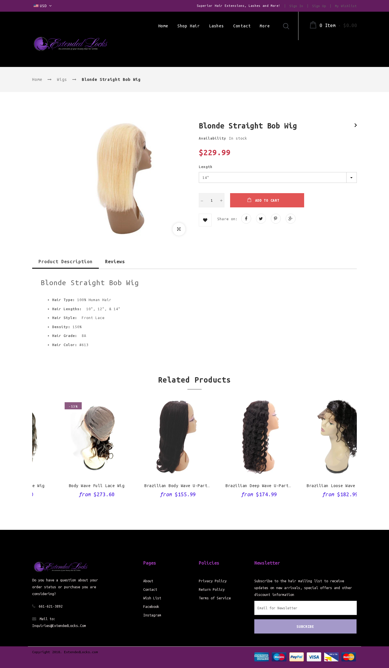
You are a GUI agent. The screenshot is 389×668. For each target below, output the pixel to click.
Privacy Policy (213, 581)
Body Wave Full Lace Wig (73, 485)
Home (37, 79)
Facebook (151, 606)
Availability (212, 138)
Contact (150, 589)
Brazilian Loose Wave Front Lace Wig (318, 485)
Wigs (62, 79)
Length (205, 167)
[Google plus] (291, 219)
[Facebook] (246, 219)
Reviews (115, 261)
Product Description (65, 261)
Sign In (296, 6)
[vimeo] (276, 219)
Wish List (152, 598)
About (148, 581)
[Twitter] (261, 219)
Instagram (152, 615)
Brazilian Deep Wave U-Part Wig (237, 485)
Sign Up (319, 6)
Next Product (356, 125)
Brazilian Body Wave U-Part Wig (156, 485)
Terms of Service (215, 598)
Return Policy (212, 589)
